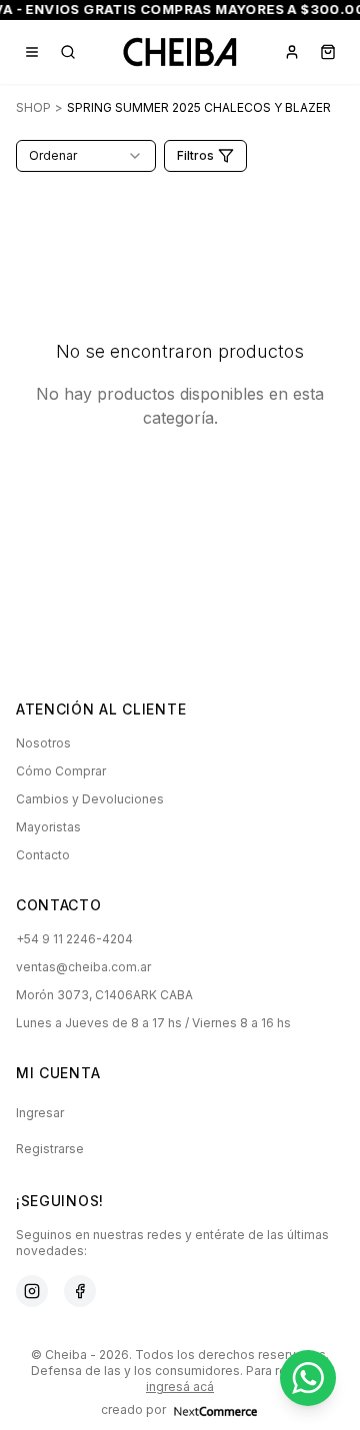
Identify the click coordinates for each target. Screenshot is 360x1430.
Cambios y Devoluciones (90, 798)
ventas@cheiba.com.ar (83, 966)
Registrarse (50, 1148)
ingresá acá (180, 1386)
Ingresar (40, 1112)
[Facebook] (80, 1291)
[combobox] (86, 156)
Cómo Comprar (61, 770)
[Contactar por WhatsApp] (308, 1378)
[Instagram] (32, 1291)
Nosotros (43, 742)
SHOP (33, 107)
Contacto (43, 854)
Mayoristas (48, 826)
